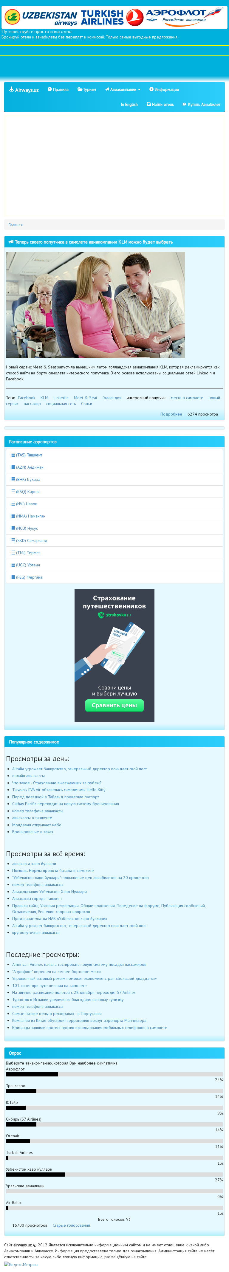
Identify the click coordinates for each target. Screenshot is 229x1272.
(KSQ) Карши (27, 491)
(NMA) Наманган (30, 516)
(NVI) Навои (26, 503)
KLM (44, 397)
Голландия (112, 397)
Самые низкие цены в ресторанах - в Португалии (57, 1013)
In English (129, 104)
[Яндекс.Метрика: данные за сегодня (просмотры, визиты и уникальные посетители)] (21, 1265)
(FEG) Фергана (28, 577)
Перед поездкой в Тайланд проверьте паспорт (55, 797)
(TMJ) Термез (28, 552)
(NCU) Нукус (26, 528)
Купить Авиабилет (203, 104)
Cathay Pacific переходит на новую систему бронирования (65, 803)
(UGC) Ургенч (27, 565)
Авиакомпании (123, 89)
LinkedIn (61, 397)
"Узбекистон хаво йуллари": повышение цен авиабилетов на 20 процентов (80, 877)
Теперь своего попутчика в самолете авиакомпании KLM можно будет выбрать (93, 242)
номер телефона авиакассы (37, 811)
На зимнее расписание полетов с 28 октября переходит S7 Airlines (74, 992)
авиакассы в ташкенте (32, 817)
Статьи (86, 403)
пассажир (32, 403)
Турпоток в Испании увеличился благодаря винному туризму (68, 999)
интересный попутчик (146, 397)
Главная (16, 224)
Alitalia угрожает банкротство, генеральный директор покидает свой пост (79, 768)
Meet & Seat (85, 397)
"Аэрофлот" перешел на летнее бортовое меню (56, 971)
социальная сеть (61, 403)
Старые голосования (71, 1225)
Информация (166, 89)
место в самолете (187, 397)
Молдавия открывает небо (36, 825)
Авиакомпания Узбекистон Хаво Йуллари (49, 891)
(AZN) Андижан (29, 467)
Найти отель (162, 104)
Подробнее (171, 414)
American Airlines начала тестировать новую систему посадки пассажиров (79, 964)
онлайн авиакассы (28, 775)
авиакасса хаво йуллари (34, 863)
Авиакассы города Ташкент (37, 898)
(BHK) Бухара (27, 479)
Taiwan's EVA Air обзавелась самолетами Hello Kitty (59, 789)
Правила (60, 89)
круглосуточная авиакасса (36, 932)
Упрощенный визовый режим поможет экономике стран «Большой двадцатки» (84, 978)
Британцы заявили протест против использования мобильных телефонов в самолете (89, 1027)
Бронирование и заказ (32, 831)
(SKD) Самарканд (31, 540)
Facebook (26, 397)
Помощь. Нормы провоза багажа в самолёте (53, 870)
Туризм (89, 89)
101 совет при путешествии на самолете (49, 985)
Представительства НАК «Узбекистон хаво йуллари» (59, 918)
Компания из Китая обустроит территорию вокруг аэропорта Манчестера (79, 1020)
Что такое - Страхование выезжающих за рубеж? (57, 782)
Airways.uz (26, 89)
